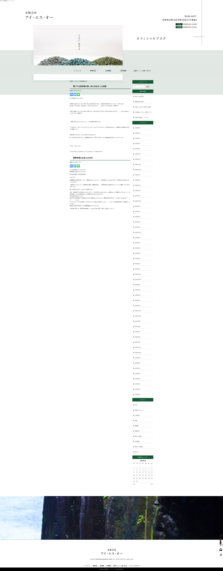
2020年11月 (138, 352)
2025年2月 (137, 190)
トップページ (77, 69)
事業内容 (93, 69)
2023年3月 (137, 263)
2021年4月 (137, 342)
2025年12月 (138, 164)
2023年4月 (137, 258)
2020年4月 (137, 384)
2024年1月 (137, 227)
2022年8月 (137, 284)
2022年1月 (137, 305)
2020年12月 (138, 347)
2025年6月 (137, 180)
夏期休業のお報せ (139, 101)
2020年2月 (137, 394)
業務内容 (137, 431)
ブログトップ (143, 82)
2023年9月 (137, 237)
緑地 (136, 420)
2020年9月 (137, 358)
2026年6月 (137, 138)
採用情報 (123, 69)
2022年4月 (137, 295)
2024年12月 (138, 201)
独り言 (136, 452)
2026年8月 (137, 128)
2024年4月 (137, 216)
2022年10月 (138, 279)
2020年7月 (137, 368)
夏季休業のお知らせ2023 (83, 158)
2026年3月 (137, 154)
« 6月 (133, 484)
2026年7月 (137, 133)
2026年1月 (137, 159)
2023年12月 (138, 232)
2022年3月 (137, 300)
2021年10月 (138, 316)
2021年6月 (137, 337)
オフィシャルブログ (134, 565)
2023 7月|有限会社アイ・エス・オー (7, 0)
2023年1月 (137, 269)
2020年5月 (137, 378)
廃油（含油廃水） (139, 446)
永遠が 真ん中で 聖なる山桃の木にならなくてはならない (144, 107)
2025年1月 (137, 195)
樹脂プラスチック (139, 410)
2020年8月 (137, 363)
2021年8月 (137, 326)
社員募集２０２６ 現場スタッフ (143, 112)
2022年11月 (138, 274)
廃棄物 (136, 425)
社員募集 (137, 441)
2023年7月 (137, 243)
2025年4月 (137, 185)
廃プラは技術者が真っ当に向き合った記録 (89, 86)
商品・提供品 (138, 436)
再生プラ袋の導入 (139, 96)
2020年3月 (137, 389)
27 (146, 478)
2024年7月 (137, 211)
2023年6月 (137, 248)
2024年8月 (137, 206)
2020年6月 (137, 373)
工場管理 (137, 415)
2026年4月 (137, 148)
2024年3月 (137, 222)
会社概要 (108, 69)
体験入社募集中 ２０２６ (142, 117)
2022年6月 (137, 290)
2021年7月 (137, 331)
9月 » (152, 484)
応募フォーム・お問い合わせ (142, 69)
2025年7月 (137, 175)
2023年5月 (137, 253)
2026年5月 (137, 143)
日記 (136, 405)
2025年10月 (138, 169)
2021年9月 (137, 321)
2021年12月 (138, 310)
